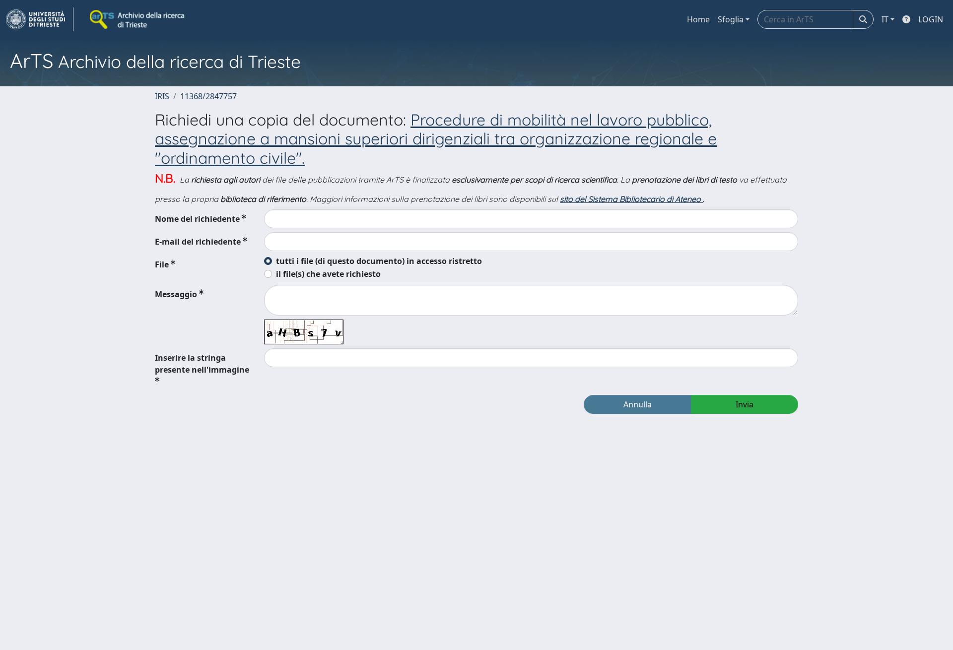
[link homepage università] (138, 19)
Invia (744, 404)
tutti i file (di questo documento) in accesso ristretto (379, 261)
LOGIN (930, 19)
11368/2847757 (208, 96)
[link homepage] (39, 19)
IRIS (162, 96)
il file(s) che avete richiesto (328, 273)
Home (698, 19)
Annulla (637, 404)
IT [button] (885, 19)
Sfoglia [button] (731, 19)
